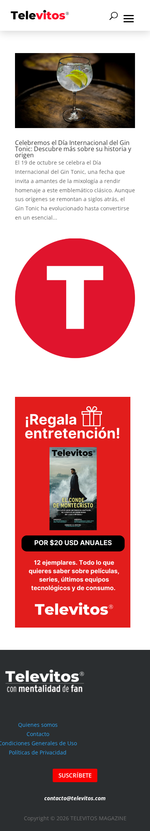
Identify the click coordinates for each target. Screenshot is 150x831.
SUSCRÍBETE (75, 775)
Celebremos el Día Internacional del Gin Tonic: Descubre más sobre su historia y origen (73, 148)
